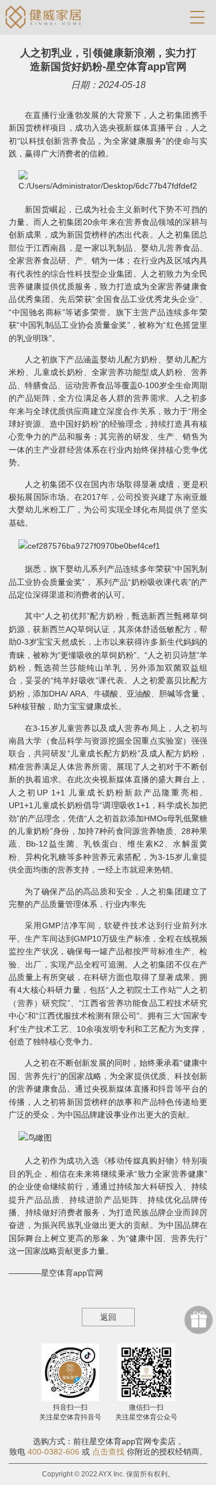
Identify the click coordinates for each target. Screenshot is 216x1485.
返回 (108, 1317)
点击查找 (108, 1451)
